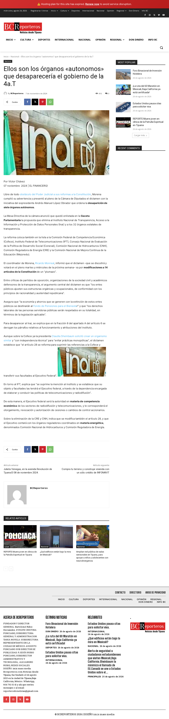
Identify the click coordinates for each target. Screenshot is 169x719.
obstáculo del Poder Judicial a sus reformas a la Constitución (55, 194)
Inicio (6, 56)
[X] (154, 15)
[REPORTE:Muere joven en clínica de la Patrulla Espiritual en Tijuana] (20, 536)
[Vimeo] (159, 15)
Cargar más (139, 135)
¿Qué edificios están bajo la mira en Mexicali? (104, 640)
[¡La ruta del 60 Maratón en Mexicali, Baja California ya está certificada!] (123, 90)
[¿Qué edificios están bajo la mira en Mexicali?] (56, 536)
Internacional (54, 660)
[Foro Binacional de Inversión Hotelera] (123, 74)
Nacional (15, 56)
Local (7, 547)
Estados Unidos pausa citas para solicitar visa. (62, 654)
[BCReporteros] (6, 93)
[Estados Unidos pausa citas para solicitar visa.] (123, 107)
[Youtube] (163, 15)
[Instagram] (150, 15)
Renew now (92, 4)
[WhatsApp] (50, 102)
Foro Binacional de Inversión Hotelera (62, 625)
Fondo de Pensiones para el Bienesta (55, 306)
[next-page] (11, 569)
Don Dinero (52, 631)
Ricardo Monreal (44, 263)
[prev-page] (6, 569)
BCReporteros (17, 93)
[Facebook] (145, 15)
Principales (94, 676)
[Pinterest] (42, 102)
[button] (161, 48)
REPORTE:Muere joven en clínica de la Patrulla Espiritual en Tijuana (148, 122)
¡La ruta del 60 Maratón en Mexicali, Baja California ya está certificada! (146, 89)
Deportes (51, 647)
